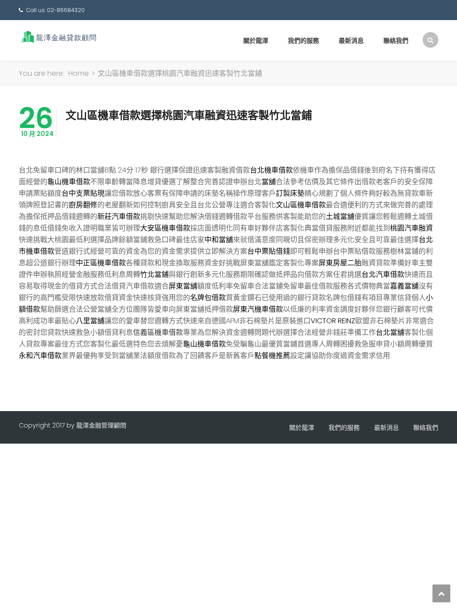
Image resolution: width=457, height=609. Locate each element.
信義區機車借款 (158, 332)
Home (78, 73)
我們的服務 (303, 40)
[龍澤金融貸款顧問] (58, 37)
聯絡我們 (395, 40)
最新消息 (351, 40)
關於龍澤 (255, 40)
